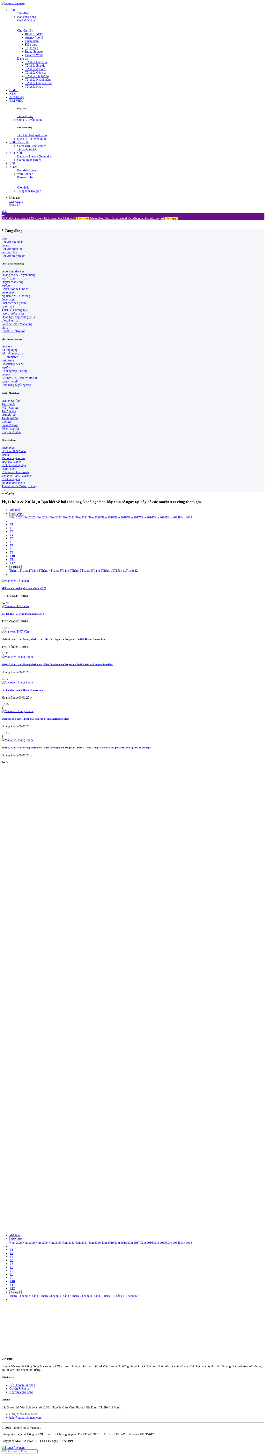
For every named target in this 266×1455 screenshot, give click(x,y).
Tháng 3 (35, 570)
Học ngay (82, 218)
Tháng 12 (132, 570)
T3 (11, 531)
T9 (11, 552)
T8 (11, 549)
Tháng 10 (108, 570)
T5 (11, 538)
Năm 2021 (81, 517)
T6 (11, 542)
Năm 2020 (94, 517)
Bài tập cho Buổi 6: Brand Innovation (22, 689)
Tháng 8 (87, 570)
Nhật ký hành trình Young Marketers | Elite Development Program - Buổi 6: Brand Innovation (53, 639)
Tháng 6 (66, 570)
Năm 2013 (185, 517)
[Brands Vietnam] (13, 3)
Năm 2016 (146, 517)
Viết (4, 211)
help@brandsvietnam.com (25, 1417)
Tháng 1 (15, 566)
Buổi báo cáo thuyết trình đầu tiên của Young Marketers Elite (35, 718)
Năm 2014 (16, 513)
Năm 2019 (107, 517)
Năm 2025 (28, 517)
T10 (12, 556)
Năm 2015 (159, 517)
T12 (12, 563)
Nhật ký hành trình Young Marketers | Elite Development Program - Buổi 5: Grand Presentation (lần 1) (58, 664)
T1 (11, 524)
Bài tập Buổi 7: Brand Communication (23, 613)
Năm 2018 (120, 517)
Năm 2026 (15, 517)
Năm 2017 (133, 517)
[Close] (3, 215)
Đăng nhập (16, 201)
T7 (11, 545)
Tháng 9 (97, 570)
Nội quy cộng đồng (21, 1392)
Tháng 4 (45, 570)
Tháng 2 (25, 570)
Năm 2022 (68, 517)
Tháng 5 (56, 570)
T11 (12, 559)
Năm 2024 (41, 517)
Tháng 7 (76, 570)
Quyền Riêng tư (19, 1388)
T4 (11, 535)
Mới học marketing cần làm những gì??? (24, 588)
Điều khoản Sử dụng (22, 1385)
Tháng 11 (120, 570)
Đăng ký (14, 204)
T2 (11, 528)
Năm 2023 (55, 517)
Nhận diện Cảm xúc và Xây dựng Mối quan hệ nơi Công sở (45, 218)
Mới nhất (14, 509)
